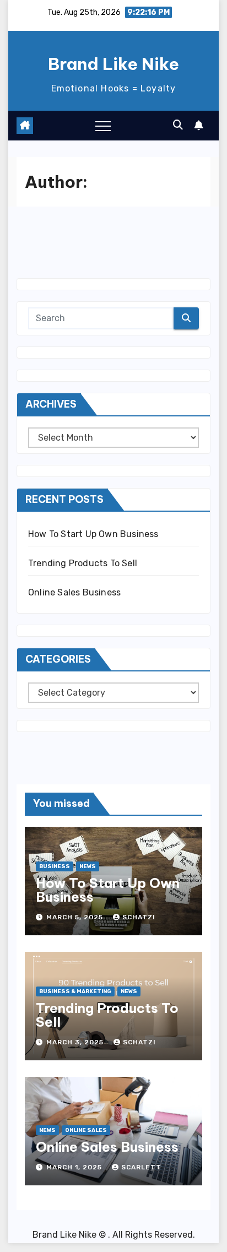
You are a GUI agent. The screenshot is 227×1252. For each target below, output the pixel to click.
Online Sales (86, 1130)
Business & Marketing (75, 991)
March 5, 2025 (75, 917)
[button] (178, 125)
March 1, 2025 (75, 1167)
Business (54, 866)
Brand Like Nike (113, 63)
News (87, 866)
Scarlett (141, 1167)
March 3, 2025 (76, 1042)
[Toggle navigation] (103, 125)
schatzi (138, 917)
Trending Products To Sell (82, 563)
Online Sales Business (74, 592)
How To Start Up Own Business (93, 534)
